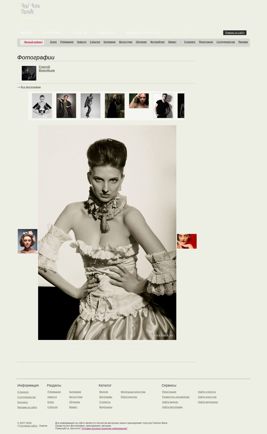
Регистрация (206, 42)
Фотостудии (125, 42)
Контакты (22, 402)
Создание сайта (28, 425)
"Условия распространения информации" (104, 428)
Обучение (141, 42)
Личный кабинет (33, 42)
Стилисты (79, 32)
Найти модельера (208, 402)
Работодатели (129, 397)
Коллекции (110, 42)
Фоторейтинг (157, 42)
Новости (81, 42)
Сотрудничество (226, 42)
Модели (26, 32)
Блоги (53, 42)
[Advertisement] (134, 10)
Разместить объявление (176, 397)
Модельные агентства (143, 32)
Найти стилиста (207, 392)
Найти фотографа (172, 407)
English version (29, 17)
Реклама (243, 42)
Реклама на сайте (27, 407)
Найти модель (170, 402)
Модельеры (106, 32)
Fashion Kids (180, 32)
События (95, 42)
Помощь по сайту (235, 32)
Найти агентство (207, 397)
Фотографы (52, 32)
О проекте (189, 42)
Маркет (172, 42)
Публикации (66, 42)
